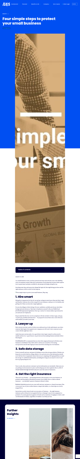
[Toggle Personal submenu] (29, 4)
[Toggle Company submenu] (51, 4)
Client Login (66, 4)
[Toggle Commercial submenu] (20, 4)
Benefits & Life (35, 4)
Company (46, 4)
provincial (18, 311)
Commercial (14, 4)
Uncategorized (6, 28)
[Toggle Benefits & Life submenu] (41, 4)
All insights (10, 418)
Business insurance (21, 384)
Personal (24, 4)
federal (55, 309)
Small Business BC (21, 341)
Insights (4, 13)
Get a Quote (56, 4)
